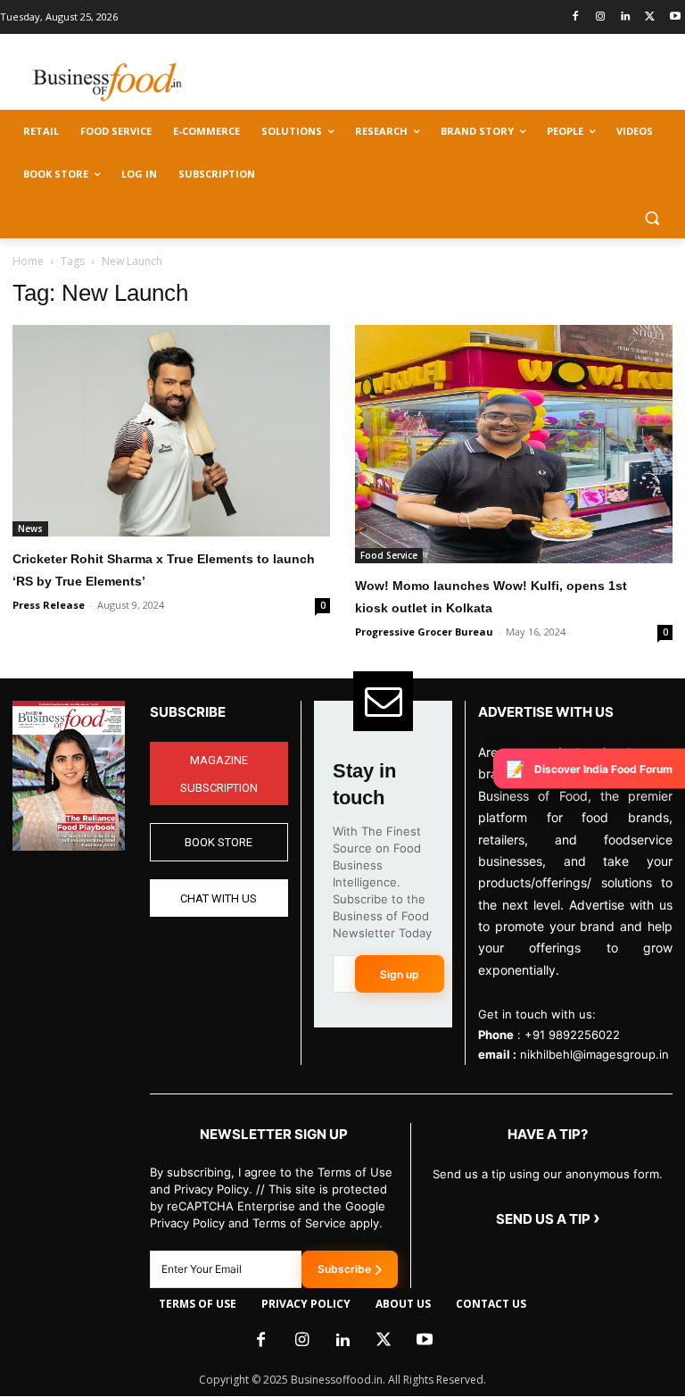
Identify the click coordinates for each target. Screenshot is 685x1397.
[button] (652, 217)
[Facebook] (575, 17)
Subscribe (344, 1269)
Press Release (48, 604)
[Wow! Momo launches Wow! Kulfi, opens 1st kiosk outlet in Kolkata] (514, 444)
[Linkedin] (625, 17)
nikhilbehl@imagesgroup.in (594, 1054)
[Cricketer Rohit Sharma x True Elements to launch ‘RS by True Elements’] (171, 430)
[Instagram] (600, 17)
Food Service (388, 555)
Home (28, 261)
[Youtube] (674, 17)
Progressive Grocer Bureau (424, 631)
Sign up (399, 974)
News (30, 528)
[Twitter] (650, 17)
